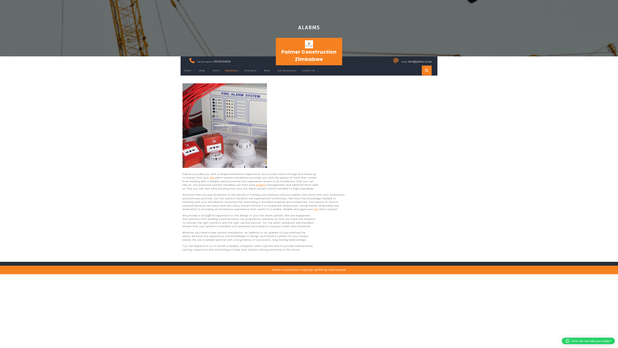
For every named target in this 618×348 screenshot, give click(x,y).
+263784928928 (221, 61)
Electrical (231, 70)
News (267, 70)
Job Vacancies (286, 70)
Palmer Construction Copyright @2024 (298, 269)
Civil (215, 70)
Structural (250, 70)
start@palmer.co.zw (419, 61)
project (261, 185)
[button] (588, 341)
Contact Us (308, 70)
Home (187, 70)
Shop (202, 70)
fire (212, 177)
